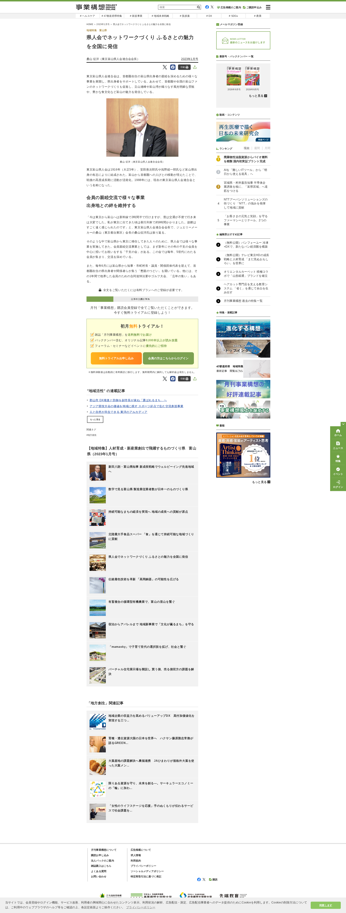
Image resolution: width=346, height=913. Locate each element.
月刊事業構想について (104, 850)
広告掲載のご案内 (231, 7)
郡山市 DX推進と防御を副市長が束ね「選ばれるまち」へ (128, 400)
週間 (257, 148)
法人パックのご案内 (102, 860)
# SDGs (233, 15)
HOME (89, 24)
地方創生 (92, 435)
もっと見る (95, 419)
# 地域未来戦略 (160, 15)
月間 (267, 148)
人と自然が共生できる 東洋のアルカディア (118, 411)
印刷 (183, 67)
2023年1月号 (103, 24)
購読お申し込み (100, 855)
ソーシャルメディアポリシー (147, 871)
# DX (209, 15)
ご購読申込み (254, 7)
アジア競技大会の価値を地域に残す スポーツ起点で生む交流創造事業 (136, 406)
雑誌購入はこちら (101, 866)
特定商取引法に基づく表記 (146, 876)
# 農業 (257, 15)
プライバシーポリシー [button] (140, 907)
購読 (215, 879)
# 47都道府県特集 (112, 15)
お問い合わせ (98, 876)
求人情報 (136, 855)
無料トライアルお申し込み (116, 358)
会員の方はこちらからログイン (168, 358)
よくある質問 (98, 871)
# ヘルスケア (87, 15)
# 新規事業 (136, 15)
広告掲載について (141, 850)
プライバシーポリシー (143, 866)
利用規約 (136, 860)
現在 (247, 148)
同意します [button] (325, 905)
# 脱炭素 (185, 15)
